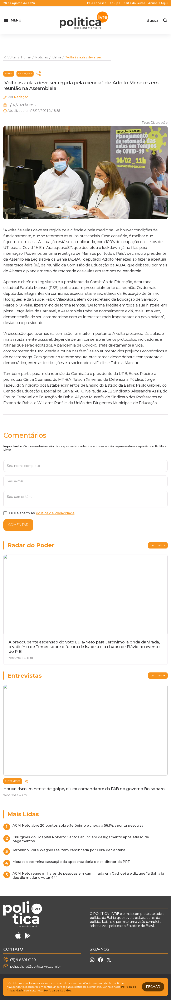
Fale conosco (97, 3)
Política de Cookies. (58, 990)
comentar (18, 525)
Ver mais (156, 545)
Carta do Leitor (134, 3)
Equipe (115, 3)
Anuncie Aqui (158, 3)
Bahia (8, 73)
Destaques (25, 73)
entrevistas (12, 781)
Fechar (153, 987)
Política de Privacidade (55, 513)
